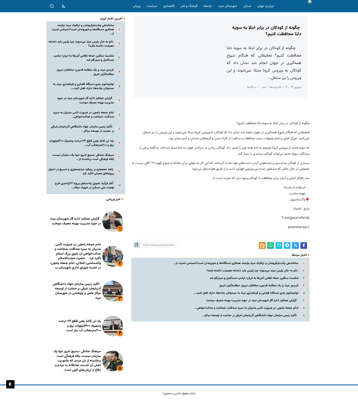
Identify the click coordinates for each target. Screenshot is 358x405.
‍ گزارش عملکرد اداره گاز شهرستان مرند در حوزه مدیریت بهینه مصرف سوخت (252, 300)
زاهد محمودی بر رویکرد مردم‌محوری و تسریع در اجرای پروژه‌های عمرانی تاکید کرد (81, 171)
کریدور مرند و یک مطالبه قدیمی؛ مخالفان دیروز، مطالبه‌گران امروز (258, 285)
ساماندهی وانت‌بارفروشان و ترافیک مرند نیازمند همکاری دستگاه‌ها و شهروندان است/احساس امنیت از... (235, 263)
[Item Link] (112, 221)
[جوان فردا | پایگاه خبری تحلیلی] (294, 6)
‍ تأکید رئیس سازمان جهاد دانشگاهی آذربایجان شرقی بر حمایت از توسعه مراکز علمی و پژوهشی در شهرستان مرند (77, 291)
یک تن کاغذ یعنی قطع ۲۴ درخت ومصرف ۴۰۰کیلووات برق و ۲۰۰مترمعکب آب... (81, 143)
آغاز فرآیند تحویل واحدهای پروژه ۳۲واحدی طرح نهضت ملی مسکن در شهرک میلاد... (84, 185)
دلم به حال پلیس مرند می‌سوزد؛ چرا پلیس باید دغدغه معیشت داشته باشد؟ (252, 270)
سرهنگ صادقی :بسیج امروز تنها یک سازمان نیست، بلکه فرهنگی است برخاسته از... (83, 157)
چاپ (264, 87)
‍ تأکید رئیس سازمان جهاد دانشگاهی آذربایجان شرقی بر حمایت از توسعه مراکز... (250, 315)
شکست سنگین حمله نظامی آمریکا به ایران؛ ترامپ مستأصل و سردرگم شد (253, 278)
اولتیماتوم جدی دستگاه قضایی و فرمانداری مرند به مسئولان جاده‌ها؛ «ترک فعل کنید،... (245, 293)
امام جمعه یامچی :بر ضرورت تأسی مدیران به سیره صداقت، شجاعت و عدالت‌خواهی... (246, 308)
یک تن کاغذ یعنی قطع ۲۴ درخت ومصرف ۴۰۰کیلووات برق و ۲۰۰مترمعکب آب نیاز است (79, 326)
